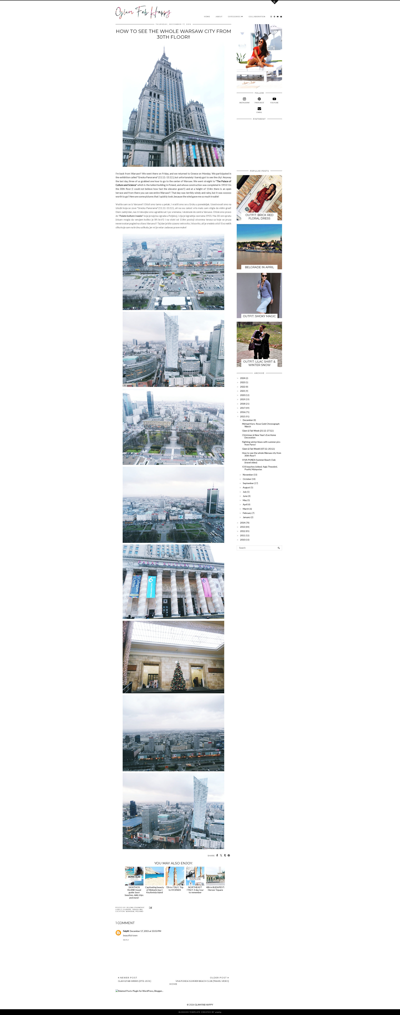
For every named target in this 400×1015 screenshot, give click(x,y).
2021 (242, 391)
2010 (242, 539)
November (248, 474)
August (246, 487)
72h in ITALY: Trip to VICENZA (174, 888)
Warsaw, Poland (134, 911)
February (247, 513)
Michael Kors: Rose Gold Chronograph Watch (261, 425)
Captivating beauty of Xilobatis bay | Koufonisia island (154, 890)
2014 (242, 522)
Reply (126, 940)
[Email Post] (150, 907)
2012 (242, 531)
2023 (242, 382)
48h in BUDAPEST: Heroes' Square (215, 888)
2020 (242, 395)
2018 (242, 403)
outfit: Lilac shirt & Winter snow (259, 363)
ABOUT (219, 17)
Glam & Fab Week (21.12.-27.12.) (258, 430)
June (245, 496)
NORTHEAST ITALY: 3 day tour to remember (195, 890)
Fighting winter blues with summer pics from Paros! (261, 443)
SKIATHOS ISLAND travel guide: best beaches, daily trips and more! (134, 892)
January (246, 517)
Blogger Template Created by (200, 1012)
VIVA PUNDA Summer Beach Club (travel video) (259, 461)
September (248, 483)
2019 (242, 399)
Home (173, 984)
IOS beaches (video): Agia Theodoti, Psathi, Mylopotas (260, 468)
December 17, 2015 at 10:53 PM (145, 931)
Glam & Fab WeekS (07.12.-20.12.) (258, 448)
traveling (137, 909)
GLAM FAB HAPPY (204, 1004)
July (245, 491)
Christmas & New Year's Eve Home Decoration (259, 436)
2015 (242, 416)
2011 (242, 535)
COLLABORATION (257, 17)
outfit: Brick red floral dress (259, 216)
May (245, 500)
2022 (242, 386)
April (245, 504)
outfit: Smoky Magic (259, 316)
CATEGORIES (234, 17)
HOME (207, 17)
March (246, 508)
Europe (127, 909)
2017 (242, 408)
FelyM (126, 931)
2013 (242, 527)
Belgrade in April (259, 267)
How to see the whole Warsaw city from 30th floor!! (261, 454)
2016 (242, 412)
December (248, 420)
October (247, 479)
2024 (242, 378)
